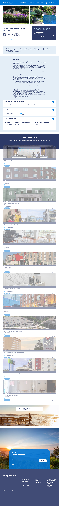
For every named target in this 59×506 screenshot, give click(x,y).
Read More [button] (7, 165)
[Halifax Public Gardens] (16, 15)
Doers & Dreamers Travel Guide (51, 482)
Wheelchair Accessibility (50, 488)
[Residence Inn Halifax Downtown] (29, 300)
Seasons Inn (7, 182)
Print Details (5, 42)
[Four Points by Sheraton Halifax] (29, 215)
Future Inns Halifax (8, 267)
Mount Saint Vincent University (11, 203)
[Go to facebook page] (6, 490)
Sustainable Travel (50, 485)
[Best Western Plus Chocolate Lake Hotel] (29, 343)
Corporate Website (37, 480)
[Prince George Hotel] (29, 151)
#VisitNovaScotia (37, 408)
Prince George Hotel (9, 161)
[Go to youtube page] (10, 490)
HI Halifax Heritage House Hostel (12, 288)
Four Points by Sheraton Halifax (12, 224)
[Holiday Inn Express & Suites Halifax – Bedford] (29, 364)
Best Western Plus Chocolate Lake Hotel (14, 352)
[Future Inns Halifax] (29, 258)
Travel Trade (37, 484)
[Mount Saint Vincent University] (29, 194)
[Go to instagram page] (4, 490)
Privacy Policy (32, 465)
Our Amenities (9, 110)
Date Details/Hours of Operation (14, 102)
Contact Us (24, 487)
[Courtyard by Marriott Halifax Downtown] (29, 322)
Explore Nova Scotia (23, 2)
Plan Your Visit (42, 2)
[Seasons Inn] (29, 173)
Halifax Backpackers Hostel (11, 395)
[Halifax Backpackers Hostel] (29, 386)
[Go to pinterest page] (12, 490)
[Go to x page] (8, 490)
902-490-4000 (16, 34)
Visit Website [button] (44, 37)
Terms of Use (25, 481)
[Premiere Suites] (29, 236)
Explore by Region (31, 2)
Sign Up (43, 461)
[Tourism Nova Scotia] (8, 2)
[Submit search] (47, 3)
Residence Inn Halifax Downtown (12, 310)
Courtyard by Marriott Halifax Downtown (14, 331)
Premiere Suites (8, 246)
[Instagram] (20, 409)
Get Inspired (37, 2)
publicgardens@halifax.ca (18, 35)
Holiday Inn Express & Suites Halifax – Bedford (15, 374)
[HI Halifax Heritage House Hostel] (29, 279)
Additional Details (10, 119)
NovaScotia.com (26, 501)
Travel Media (38, 482)
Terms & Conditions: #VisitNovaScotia (26, 484)
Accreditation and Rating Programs (51, 480)
